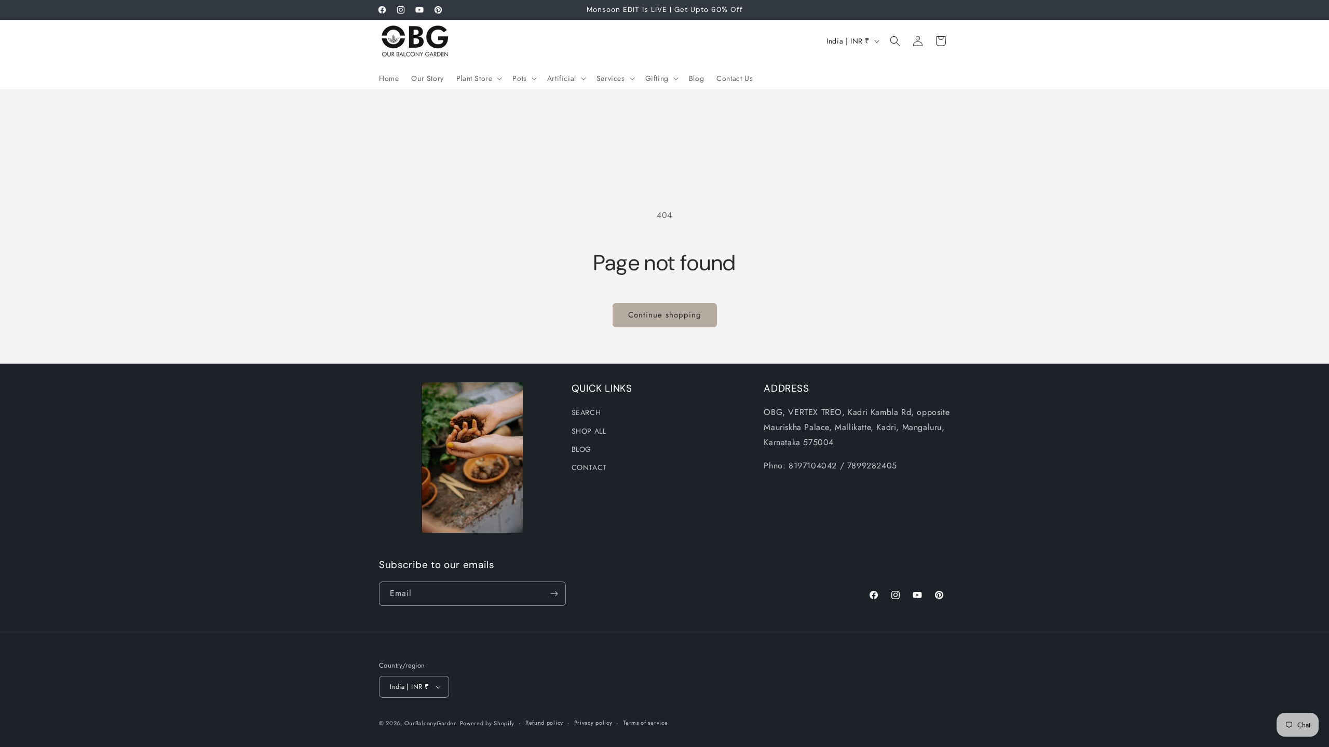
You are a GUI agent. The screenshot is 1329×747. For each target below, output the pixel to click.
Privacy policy (593, 722)
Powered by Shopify (487, 723)
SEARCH (586, 412)
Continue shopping (664, 315)
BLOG (581, 449)
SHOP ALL (589, 430)
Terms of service (645, 722)
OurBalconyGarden (430, 723)
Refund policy (544, 722)
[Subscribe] (554, 594)
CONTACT (589, 467)
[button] (478, 78)
